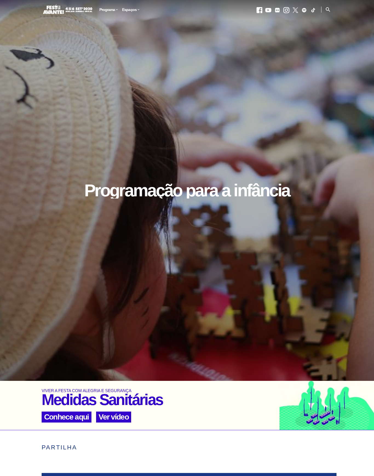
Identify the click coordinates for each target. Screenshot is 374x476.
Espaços (129, 10)
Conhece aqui (66, 416)
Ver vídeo (113, 416)
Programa (107, 10)
